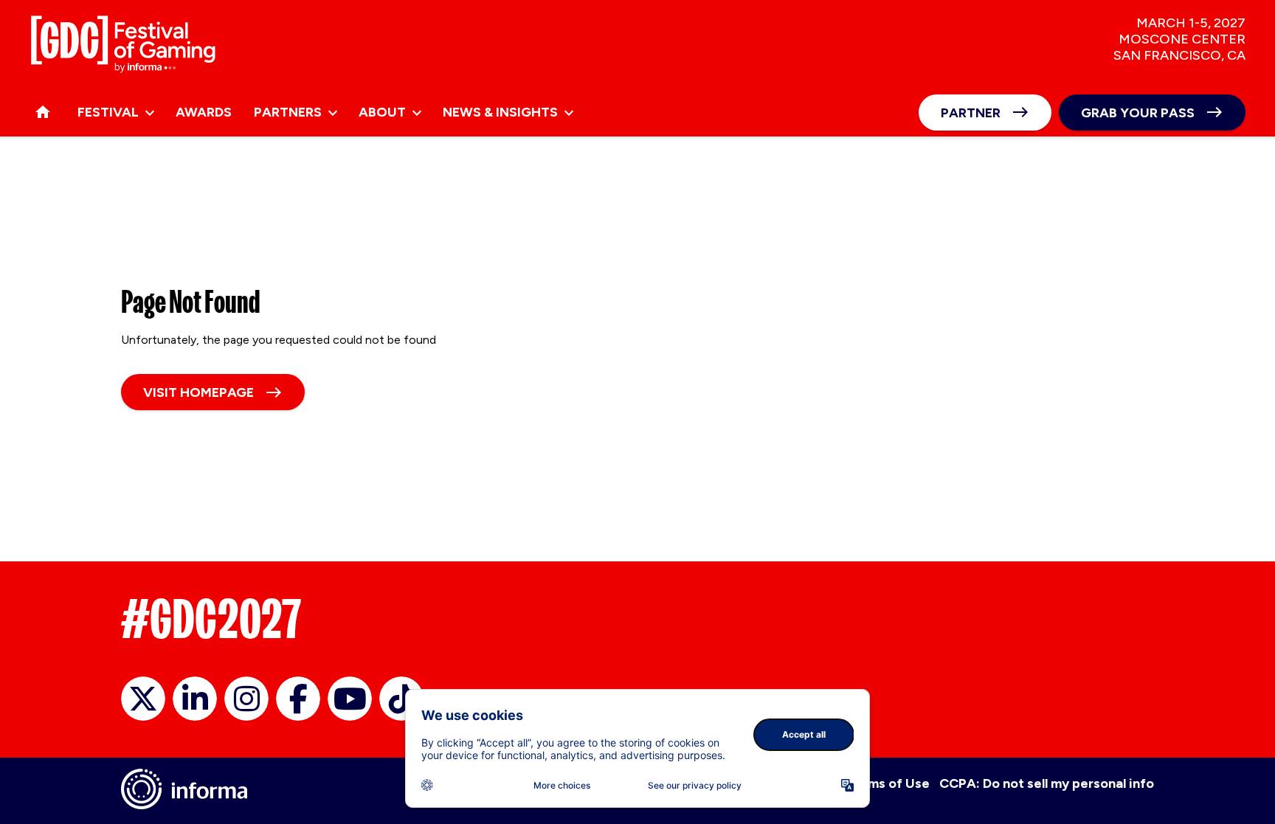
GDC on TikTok (401, 698)
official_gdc (143, 698)
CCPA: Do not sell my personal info (1046, 783)
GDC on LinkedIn (195, 698)
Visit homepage (198, 392)
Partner (971, 113)
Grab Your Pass (1138, 113)
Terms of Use (888, 783)
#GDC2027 (211, 619)
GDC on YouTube (350, 698)
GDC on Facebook (298, 698)
